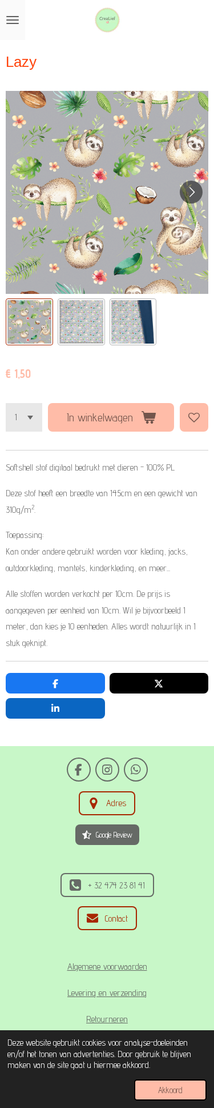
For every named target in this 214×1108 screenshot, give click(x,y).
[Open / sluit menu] (12, 20)
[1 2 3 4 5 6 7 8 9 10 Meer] (24, 417)
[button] (29, 322)
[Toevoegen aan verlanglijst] (194, 417)
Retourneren (107, 1019)
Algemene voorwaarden (107, 966)
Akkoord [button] (170, 1090)
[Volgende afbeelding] (191, 192)
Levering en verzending (107, 992)
